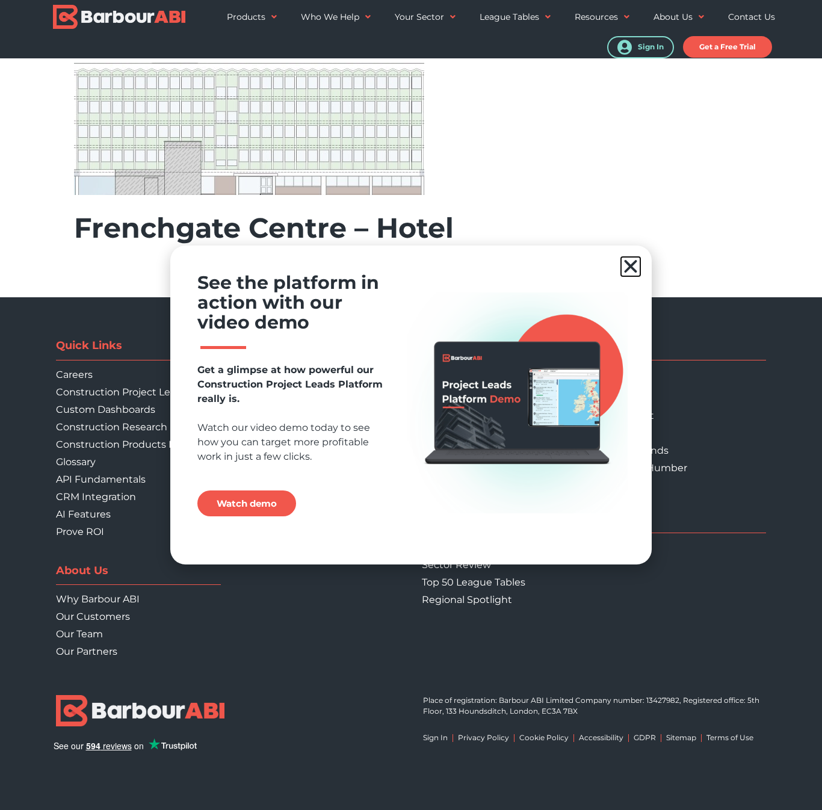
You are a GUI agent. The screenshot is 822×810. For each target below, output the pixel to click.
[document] (411, 405)
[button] (631, 267)
